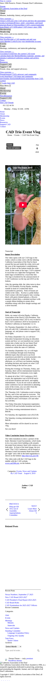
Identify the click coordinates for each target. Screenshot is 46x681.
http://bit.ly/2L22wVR (30, 456)
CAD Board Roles (12, 603)
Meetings (8, 621)
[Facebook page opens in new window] (36, 105)
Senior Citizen (13, 641)
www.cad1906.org (12, 463)
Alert (7, 615)
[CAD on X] (8, 680)
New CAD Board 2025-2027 (16, 597)
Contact (3, 81)
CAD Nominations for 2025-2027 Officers (21, 605)
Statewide (11, 625)
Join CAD (11, 83)
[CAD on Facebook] (5, 680)
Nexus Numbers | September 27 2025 (19, 595)
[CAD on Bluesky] (10, 680)
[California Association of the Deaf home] (13, 9)
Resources (4, 62)
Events (9, 145)
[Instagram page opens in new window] (43, 105)
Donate (2, 6)
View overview (7, 19)
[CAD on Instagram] (1, 680)
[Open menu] (15, 83)
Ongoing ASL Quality (16, 636)
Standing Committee (12, 631)
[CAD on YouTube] (7, 680)
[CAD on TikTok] (3, 680)
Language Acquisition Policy (18, 633)
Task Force (9, 638)
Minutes (11, 623)
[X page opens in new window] (40, 105)
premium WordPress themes (20, 659)
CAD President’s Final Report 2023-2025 (20, 600)
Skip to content (5, 1)
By (16, 473)
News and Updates (13, 148)
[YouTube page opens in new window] (36, 109)
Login (4, 83)
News (2, 60)
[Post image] (11, 536)
